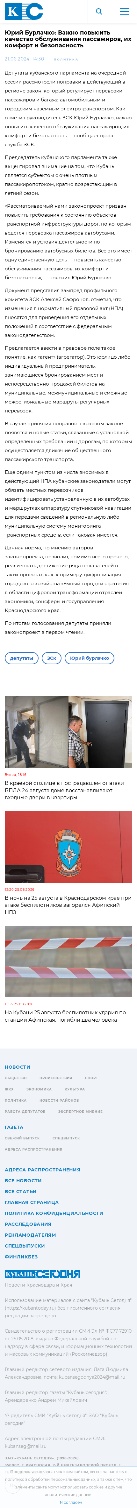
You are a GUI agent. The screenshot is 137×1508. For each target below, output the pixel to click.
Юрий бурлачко (89, 658)
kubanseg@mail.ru (26, 1446)
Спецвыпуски (25, 1246)
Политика (66, 59)
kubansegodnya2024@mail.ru (92, 1377)
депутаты (21, 658)
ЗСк (51, 658)
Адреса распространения (33, 1149)
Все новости (23, 1181)
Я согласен (71, 1502)
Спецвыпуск (66, 1138)
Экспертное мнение (80, 1112)
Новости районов (59, 1100)
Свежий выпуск (22, 1138)
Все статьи (21, 1191)
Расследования (28, 1224)
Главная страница (32, 1202)
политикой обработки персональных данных (50, 1479)
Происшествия (56, 1078)
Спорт (91, 1078)
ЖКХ (9, 1089)
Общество (16, 1078)
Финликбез (21, 1257)
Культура (75, 1089)
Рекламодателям (30, 1235)
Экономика (39, 1089)
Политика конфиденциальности (54, 1213)
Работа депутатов (25, 1112)
